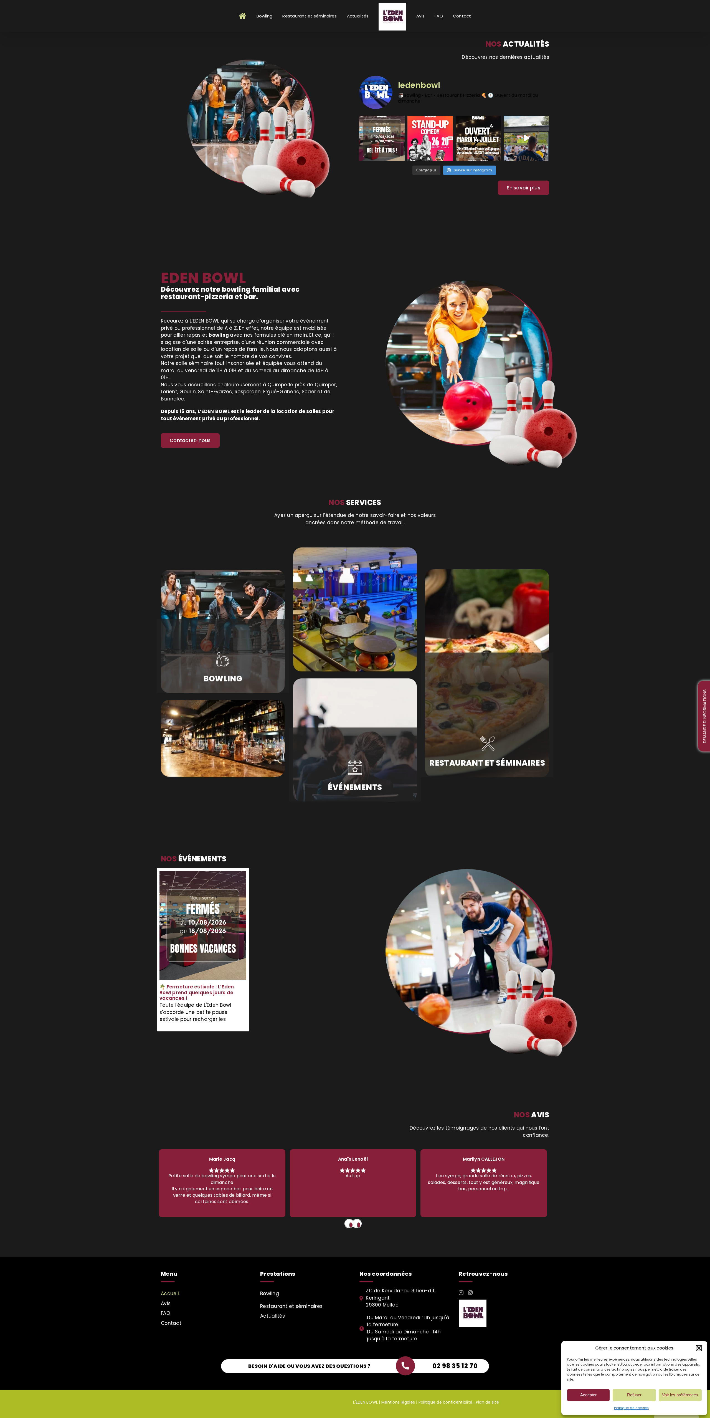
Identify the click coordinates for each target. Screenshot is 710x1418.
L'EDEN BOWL (365, 1402)
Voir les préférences (680, 1394)
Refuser (634, 1394)
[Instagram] (470, 1292)
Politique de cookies (631, 1408)
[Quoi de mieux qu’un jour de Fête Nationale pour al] (478, 138)
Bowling (269, 1293)
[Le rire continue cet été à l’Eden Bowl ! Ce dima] (430, 138)
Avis (166, 1303)
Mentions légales (398, 1402)
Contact (171, 1323)
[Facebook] (461, 1292)
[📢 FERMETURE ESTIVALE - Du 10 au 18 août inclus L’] (382, 138)
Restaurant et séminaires (291, 1306)
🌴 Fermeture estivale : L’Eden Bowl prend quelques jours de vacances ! (196, 992)
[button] (699, 1348)
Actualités (272, 1316)
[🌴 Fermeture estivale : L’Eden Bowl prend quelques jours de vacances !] (202, 925)
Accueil (170, 1293)
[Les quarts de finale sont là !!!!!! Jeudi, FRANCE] (526, 138)
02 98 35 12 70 (455, 1366)
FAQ (165, 1313)
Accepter (588, 1394)
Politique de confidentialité (445, 1402)
